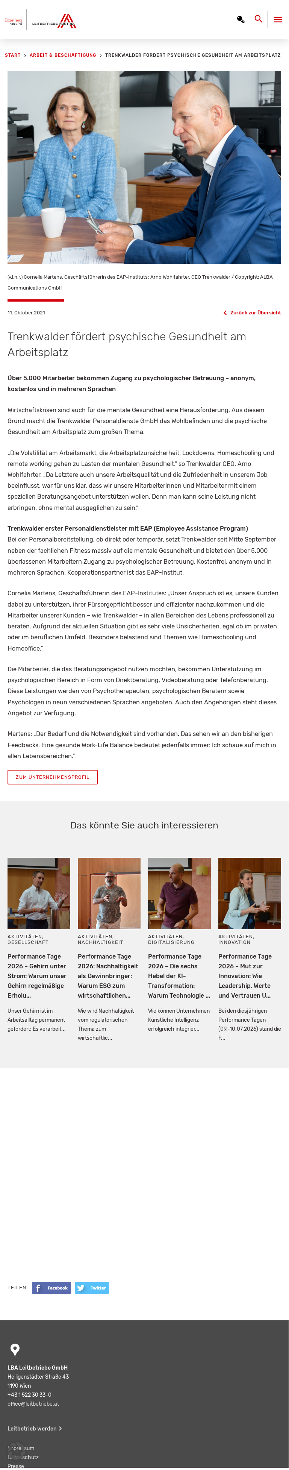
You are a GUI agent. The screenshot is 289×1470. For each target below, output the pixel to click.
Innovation (234, 942)
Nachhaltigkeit (101, 942)
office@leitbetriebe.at (33, 1404)
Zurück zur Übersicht (255, 313)
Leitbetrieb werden (32, 1429)
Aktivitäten (25, 936)
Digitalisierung (171, 942)
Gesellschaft (28, 942)
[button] (16, 1451)
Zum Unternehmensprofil (52, 777)
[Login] (241, 19)
